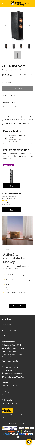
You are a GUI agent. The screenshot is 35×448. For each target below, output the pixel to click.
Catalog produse (3, 3)
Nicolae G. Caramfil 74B (12, 345)
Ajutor (4, 336)
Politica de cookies (7, 418)
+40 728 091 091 (11, 370)
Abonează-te (17, 306)
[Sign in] (29, 3)
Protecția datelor (18, 415)
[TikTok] (17, 404)
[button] (5, 26)
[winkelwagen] (32, 3)
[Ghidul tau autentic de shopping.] (12, 431)
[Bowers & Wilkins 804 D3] (11, 175)
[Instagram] (3, 404)
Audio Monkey (7, 319)
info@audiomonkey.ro (13, 373)
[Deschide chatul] (29, 442)
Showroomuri (7, 324)
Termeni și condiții (7, 415)
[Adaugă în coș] (11, 185)
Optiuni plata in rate (9, 96)
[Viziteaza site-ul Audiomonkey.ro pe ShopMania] (10, 434)
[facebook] (12, 403)
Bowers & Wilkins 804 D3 (11, 194)
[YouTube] (8, 403)
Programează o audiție (10, 361)
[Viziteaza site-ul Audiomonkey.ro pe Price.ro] (26, 431)
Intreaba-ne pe (14, 377)
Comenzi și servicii (9, 330)
